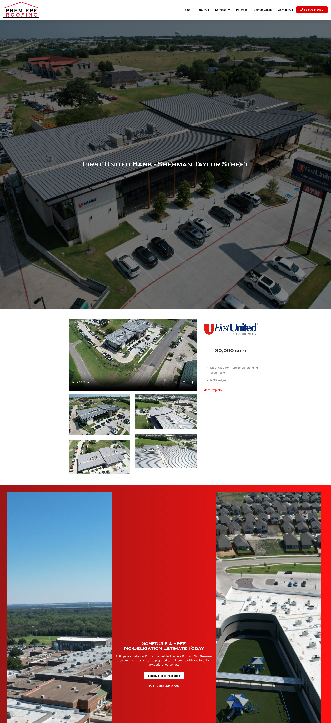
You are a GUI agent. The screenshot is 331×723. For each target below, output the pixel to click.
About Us (203, 10)
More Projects (212, 390)
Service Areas (263, 10)
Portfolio (242, 10)
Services (220, 10)
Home (186, 10)
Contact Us (285, 10)
